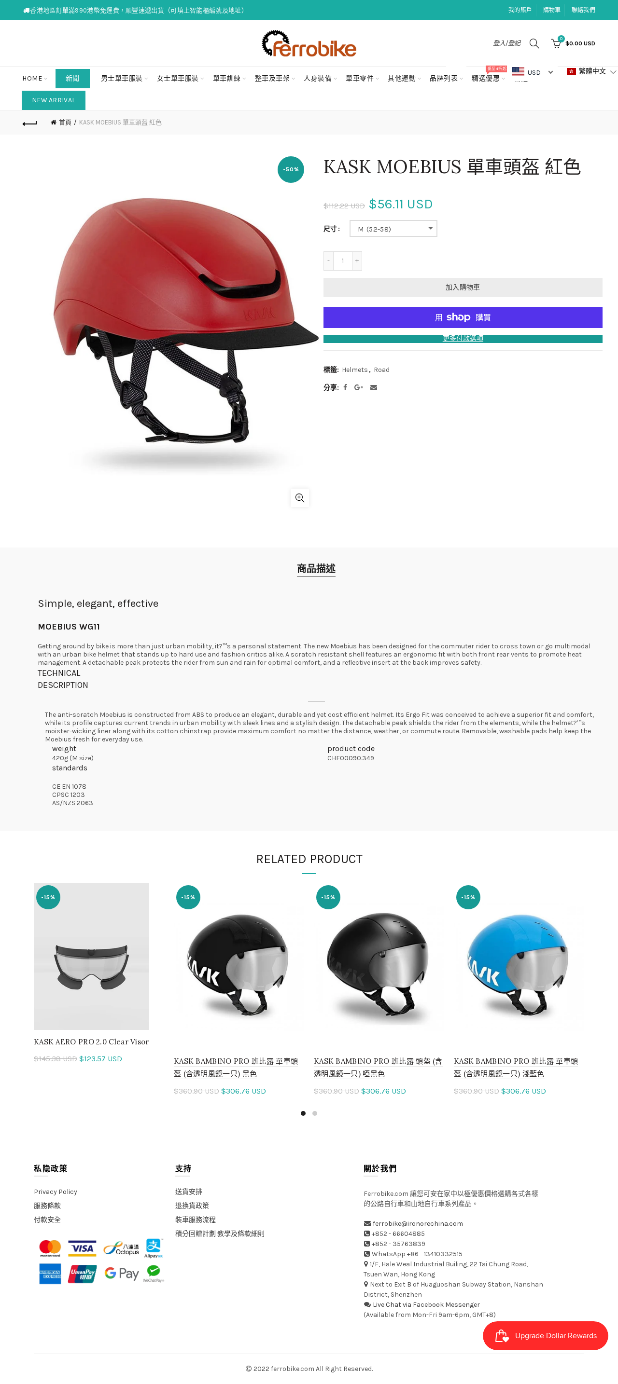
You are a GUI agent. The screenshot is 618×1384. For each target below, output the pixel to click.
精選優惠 (489, 74)
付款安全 (47, 1220)
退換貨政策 (192, 1206)
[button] (592, 72)
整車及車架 (272, 78)
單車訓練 (227, 78)
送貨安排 (188, 1192)
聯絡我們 (583, 10)
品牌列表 (447, 74)
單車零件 (360, 78)
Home (32, 78)
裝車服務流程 (195, 1220)
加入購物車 (463, 287)
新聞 (73, 78)
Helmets (355, 370)
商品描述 (316, 569)
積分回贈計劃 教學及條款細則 (220, 1234)
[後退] (30, 122)
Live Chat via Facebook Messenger (426, 1305)
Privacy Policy (55, 1192)
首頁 (65, 122)
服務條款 (47, 1206)
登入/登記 (506, 43)
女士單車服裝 (178, 78)
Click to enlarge (300, 498)
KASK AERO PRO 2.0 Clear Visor (91, 1041)
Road (382, 370)
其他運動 (402, 78)
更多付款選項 (463, 339)
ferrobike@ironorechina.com (418, 1224)
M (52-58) (375, 229)
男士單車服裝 (122, 78)
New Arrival (53, 100)
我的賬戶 (520, 10)
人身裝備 (318, 78)
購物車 (552, 10)
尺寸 (330, 229)
